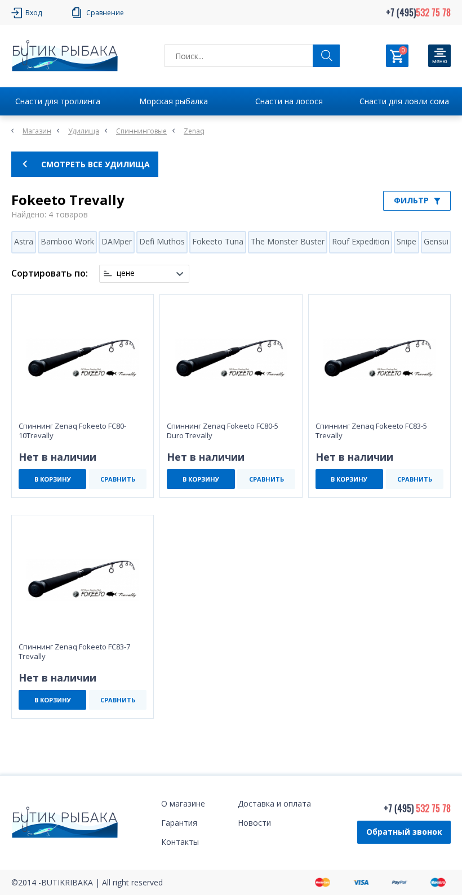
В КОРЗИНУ (52, 479)
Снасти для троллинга (57, 101)
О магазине (183, 803)
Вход (33, 12)
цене (126, 273)
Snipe (406, 241)
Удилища (83, 131)
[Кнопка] (439, 55)
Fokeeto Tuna (217, 241)
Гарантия (179, 822)
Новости (254, 822)
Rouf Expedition (360, 241)
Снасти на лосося (289, 101)
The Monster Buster (288, 241)
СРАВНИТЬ (117, 479)
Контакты (180, 841)
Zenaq (194, 131)
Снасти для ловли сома (404, 101)
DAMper (116, 241)
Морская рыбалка (173, 101)
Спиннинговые (141, 131)
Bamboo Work (67, 241)
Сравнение (105, 12)
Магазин (37, 131)
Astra (23, 241)
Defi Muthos (162, 241)
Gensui (436, 241)
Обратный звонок (404, 831)
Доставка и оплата (274, 803)
